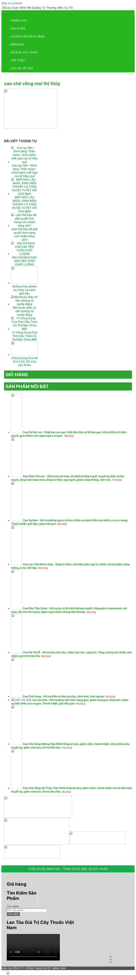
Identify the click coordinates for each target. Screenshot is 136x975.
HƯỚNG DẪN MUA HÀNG (27, 36)
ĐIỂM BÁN (17, 44)
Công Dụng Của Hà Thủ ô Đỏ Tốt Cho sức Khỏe (24, 361)
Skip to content (11, 3)
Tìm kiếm (13, 914)
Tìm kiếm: (13, 906)
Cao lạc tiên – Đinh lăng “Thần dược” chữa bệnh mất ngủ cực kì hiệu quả (24, 171)
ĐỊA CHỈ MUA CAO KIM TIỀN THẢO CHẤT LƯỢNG (24, 261)
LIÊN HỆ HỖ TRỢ (21, 68)
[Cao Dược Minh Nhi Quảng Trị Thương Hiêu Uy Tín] (37, 7)
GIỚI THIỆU (17, 60)
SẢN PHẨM (17, 28)
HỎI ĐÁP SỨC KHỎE (24, 52)
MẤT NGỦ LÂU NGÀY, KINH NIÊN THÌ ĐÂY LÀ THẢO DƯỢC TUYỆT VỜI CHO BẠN (24, 204)
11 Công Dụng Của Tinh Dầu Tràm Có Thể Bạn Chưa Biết (24, 336)
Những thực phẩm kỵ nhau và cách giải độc (24, 290)
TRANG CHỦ (18, 20)
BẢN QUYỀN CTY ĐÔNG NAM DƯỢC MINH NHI (33, 968)
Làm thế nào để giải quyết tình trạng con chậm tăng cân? (24, 234)
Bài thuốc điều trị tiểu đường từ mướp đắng (24, 311)
